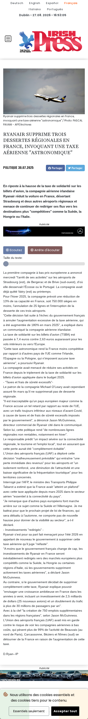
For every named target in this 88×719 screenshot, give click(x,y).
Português (55, 9)
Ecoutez (15, 250)
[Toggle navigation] (8, 38)
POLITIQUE (10, 167)
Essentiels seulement (29, 711)
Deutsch (16, 3)
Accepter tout (65, 711)
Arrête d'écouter (47, 250)
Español (52, 3)
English (34, 3)
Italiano (35, 9)
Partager (57, 168)
